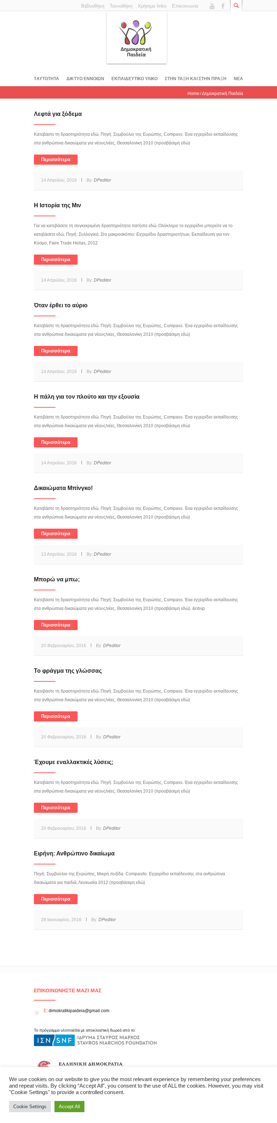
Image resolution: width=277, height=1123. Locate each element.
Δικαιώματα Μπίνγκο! (63, 488)
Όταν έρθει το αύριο (61, 305)
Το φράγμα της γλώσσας (68, 671)
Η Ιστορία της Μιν (57, 205)
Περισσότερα (55, 159)
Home (193, 93)
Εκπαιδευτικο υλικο (134, 78)
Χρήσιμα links (152, 6)
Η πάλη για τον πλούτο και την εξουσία (87, 397)
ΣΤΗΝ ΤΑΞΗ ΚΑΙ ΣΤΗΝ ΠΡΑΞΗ (196, 78)
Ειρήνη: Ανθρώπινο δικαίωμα (74, 853)
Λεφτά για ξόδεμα (58, 114)
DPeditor (102, 180)
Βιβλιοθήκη (92, 6)
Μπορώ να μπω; (57, 579)
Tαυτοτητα (46, 78)
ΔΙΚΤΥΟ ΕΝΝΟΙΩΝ (85, 78)
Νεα (238, 78)
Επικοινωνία (185, 6)
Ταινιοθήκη (121, 6)
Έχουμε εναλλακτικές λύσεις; (73, 762)
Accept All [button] (69, 1106)
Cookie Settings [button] (30, 1106)
